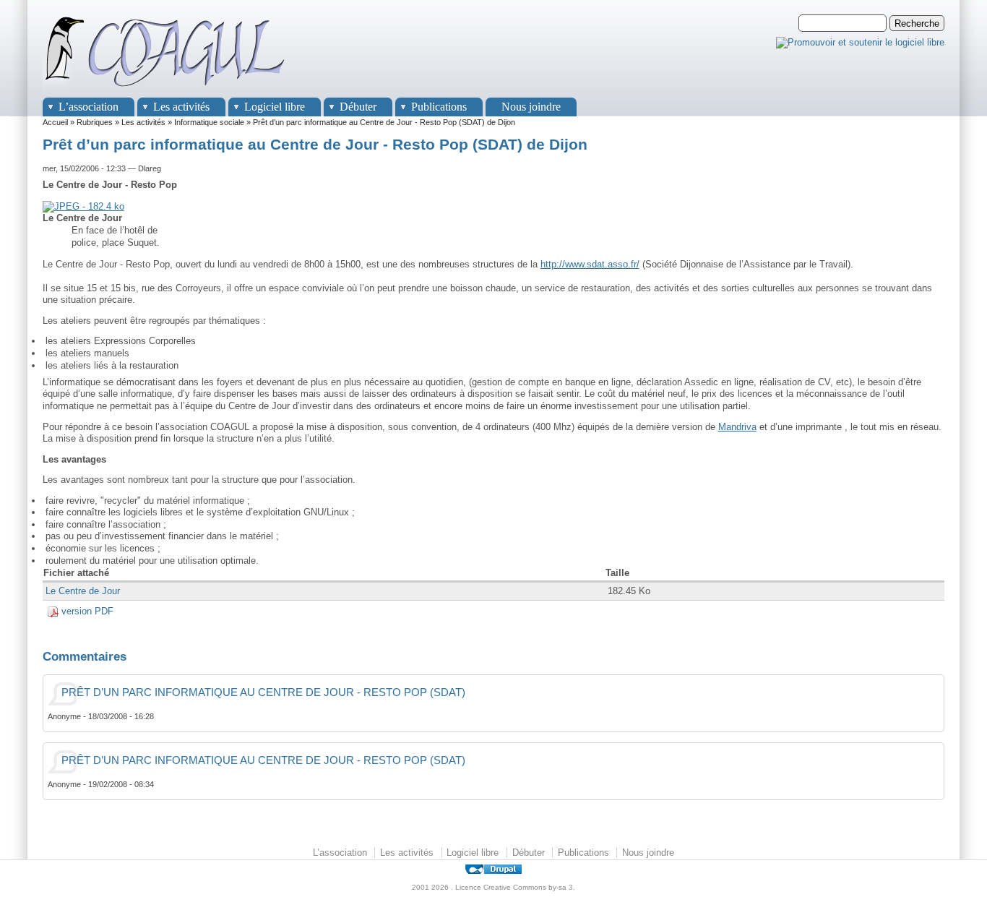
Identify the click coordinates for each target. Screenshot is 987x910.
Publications (439, 106)
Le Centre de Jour (83, 590)
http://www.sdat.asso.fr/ (589, 264)
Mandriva (737, 426)
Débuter (358, 106)
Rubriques (95, 122)
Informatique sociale (209, 122)
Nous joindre (531, 106)
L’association (88, 106)
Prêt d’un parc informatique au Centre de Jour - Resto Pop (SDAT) (263, 692)
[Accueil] (165, 90)
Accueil (55, 122)
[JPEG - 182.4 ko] (83, 206)
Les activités (181, 106)
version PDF (87, 611)
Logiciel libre (274, 106)
